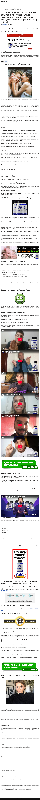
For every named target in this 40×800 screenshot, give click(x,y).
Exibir (6, 61)
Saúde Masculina (6, 8)
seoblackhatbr (4, 24)
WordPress (23, 798)
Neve (16, 798)
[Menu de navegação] (38, 2)
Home (2, 8)
